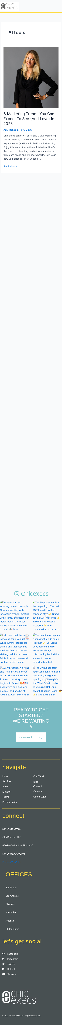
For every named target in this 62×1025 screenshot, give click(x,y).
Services (6, 781)
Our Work (39, 776)
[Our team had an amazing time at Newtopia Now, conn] (14, 615)
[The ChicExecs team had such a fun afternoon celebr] (47, 680)
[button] (49, 6)
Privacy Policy (9, 802)
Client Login (40, 796)
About (5, 786)
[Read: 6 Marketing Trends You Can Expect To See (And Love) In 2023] (30, 77)
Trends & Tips (16, 129)
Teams (5, 796)
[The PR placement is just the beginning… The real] (47, 615)
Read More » (10, 166)
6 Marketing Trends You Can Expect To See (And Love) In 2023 (28, 118)
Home (5, 776)
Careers (37, 791)
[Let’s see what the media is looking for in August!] (14, 648)
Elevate (6, 791)
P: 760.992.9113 (11, 861)
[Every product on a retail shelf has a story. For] (14, 680)
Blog (35, 781)
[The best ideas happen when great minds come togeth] (47, 648)
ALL (5, 129)
